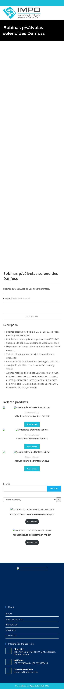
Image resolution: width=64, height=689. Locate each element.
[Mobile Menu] (60, 12)
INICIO (9, 613)
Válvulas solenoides (21, 298)
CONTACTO (11, 635)
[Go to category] (58, 499)
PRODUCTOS (12, 624)
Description (32, 316)
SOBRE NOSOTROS (14, 619)
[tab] (32, 316)
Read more (32, 424)
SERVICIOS (11, 630)
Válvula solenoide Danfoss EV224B (32, 416)
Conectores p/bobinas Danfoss (32, 438)
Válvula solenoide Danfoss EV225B (32, 460)
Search (6, 483)
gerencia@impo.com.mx (26, 672)
